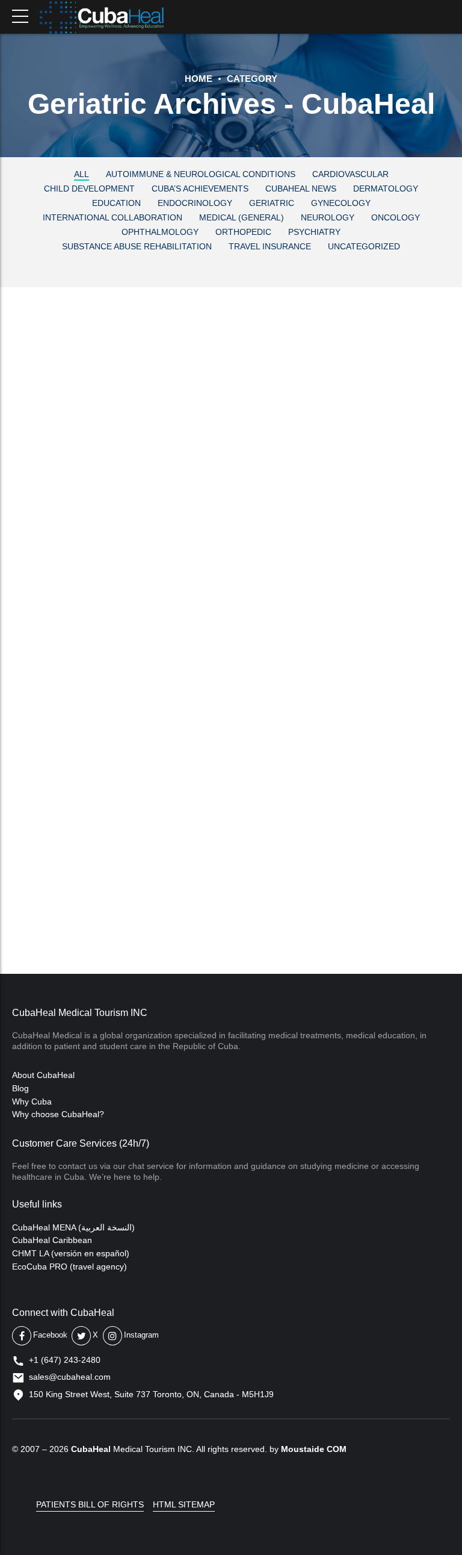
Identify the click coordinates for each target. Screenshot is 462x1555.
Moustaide (302, 1449)
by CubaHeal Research (170, 408)
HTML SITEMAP (184, 1504)
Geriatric (36, 351)
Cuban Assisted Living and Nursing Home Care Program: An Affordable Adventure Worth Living (229, 686)
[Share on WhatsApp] (87, 549)
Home (198, 78)
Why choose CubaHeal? (58, 1114)
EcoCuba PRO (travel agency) (69, 1266)
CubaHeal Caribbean (52, 1240)
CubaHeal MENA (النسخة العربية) (73, 1227)
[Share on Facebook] (15, 549)
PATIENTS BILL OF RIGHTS (90, 1504)
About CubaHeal (43, 1075)
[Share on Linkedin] (63, 549)
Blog (20, 1088)
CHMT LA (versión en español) (70, 1253)
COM (336, 1449)
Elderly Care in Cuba (152, 376)
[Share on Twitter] (39, 549)
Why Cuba (32, 1101)
